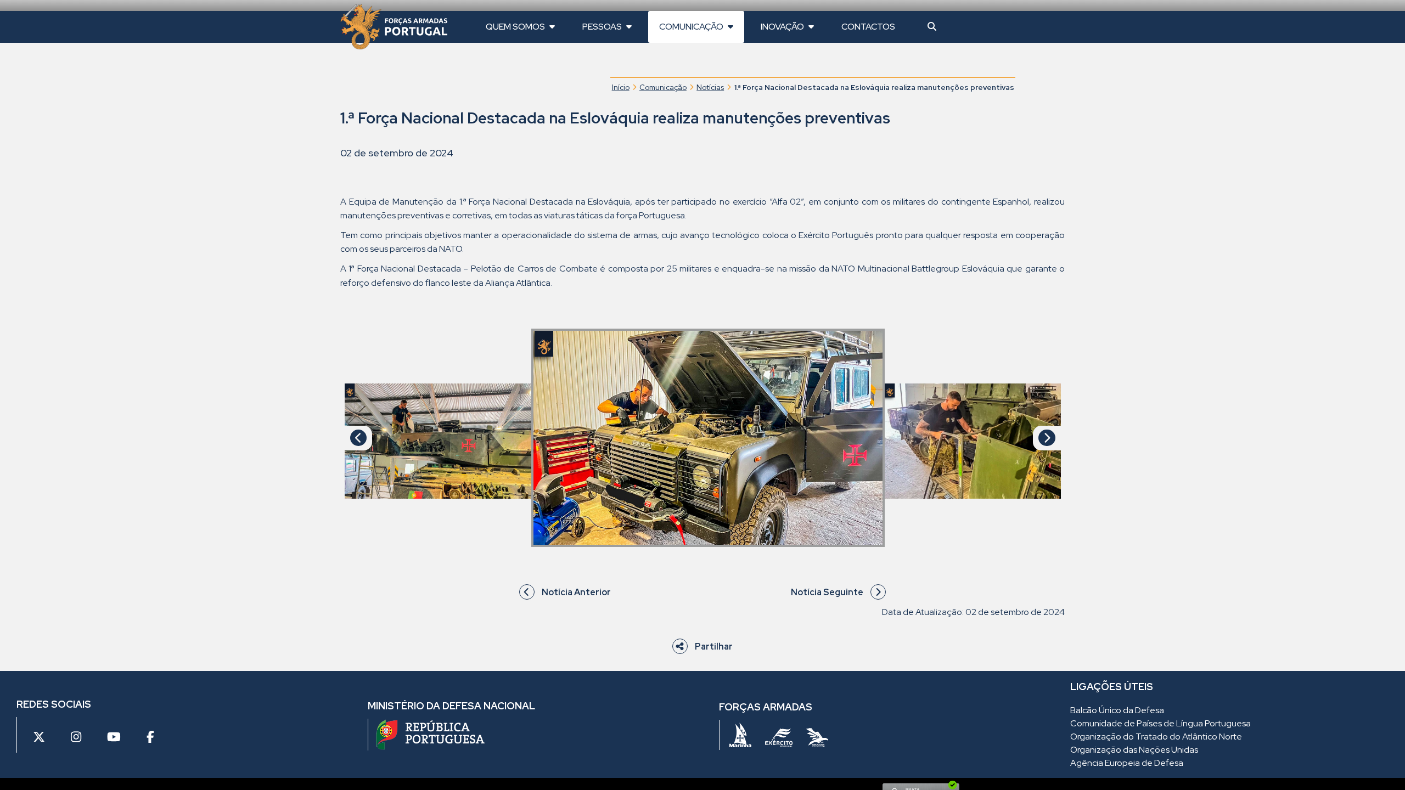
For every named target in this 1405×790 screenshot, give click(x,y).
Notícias (710, 87)
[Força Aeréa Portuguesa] (817, 737)
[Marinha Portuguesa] (740, 735)
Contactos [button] (868, 26)
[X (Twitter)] (39, 737)
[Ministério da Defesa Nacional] (430, 735)
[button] (932, 27)
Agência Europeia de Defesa (1126, 763)
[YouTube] (114, 737)
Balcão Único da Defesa (1117, 710)
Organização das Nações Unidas (1134, 749)
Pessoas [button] (602, 26)
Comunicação (663, 87)
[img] (438, 441)
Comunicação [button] (692, 26)
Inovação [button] (783, 26)
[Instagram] (76, 737)
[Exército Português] (778, 737)
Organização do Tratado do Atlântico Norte (1156, 736)
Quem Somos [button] (516, 26)
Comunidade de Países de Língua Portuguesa (1160, 723)
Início (621, 87)
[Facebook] (150, 737)
